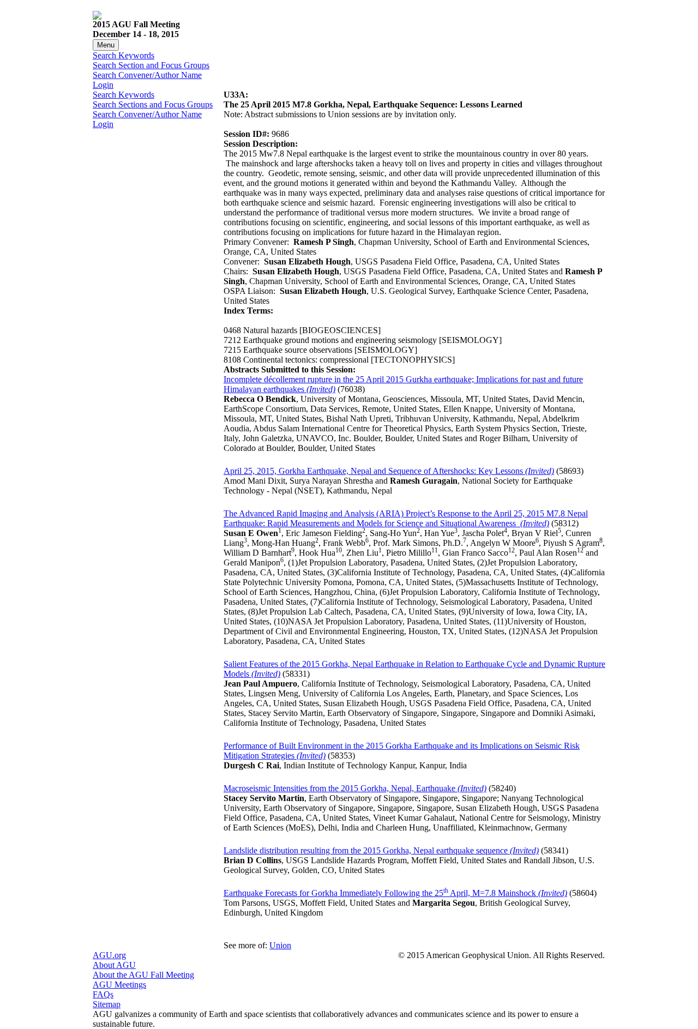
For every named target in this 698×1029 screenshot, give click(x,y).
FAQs (103, 994)
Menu (106, 45)
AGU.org (109, 955)
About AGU (114, 965)
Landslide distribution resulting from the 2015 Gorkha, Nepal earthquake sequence (381, 850)
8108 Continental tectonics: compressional (296, 359)
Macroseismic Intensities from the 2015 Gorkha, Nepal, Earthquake (355, 788)
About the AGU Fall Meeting (143, 974)
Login (103, 84)
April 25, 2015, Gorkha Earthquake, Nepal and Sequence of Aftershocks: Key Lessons (389, 471)
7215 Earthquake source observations (288, 349)
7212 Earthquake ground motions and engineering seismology (330, 340)
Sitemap (107, 1004)
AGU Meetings (119, 984)
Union (280, 945)
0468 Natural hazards (260, 330)
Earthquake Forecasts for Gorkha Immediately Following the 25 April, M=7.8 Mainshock (395, 893)
